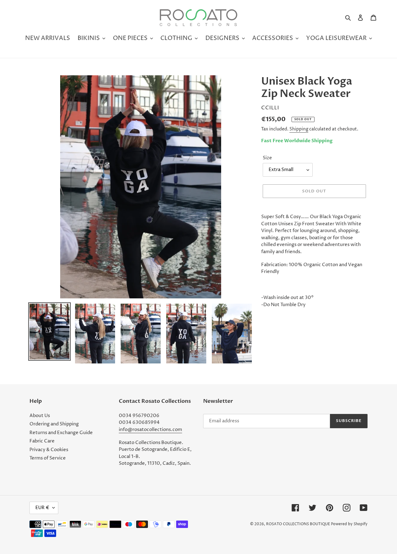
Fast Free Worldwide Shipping (296, 141)
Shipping (298, 129)
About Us (39, 415)
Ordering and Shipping (54, 424)
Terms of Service (47, 458)
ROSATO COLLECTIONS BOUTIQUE (298, 524)
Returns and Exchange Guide (61, 432)
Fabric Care (42, 441)
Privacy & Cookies (48, 449)
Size (267, 158)
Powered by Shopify (349, 524)
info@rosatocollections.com (150, 429)
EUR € (42, 507)
